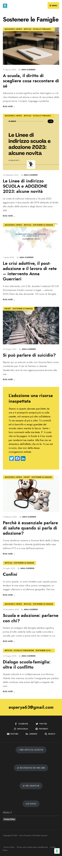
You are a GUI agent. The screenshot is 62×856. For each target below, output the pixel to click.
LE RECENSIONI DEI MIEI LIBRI (31, 767)
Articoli (27, 29)
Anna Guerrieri (28, 69)
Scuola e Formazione (43, 29)
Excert (8, 308)
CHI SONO (31, 803)
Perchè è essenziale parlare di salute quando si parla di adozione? (30, 528)
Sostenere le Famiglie (43, 225)
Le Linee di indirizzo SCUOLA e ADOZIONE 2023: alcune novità (25, 186)
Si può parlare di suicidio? (29, 355)
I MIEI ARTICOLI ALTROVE (31, 750)
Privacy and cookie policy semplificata (32, 847)
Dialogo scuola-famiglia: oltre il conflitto (26, 664)
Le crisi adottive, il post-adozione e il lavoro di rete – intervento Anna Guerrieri (30, 271)
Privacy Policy (9, 819)
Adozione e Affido (13, 29)
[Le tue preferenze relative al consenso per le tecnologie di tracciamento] (57, 851)
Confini (10, 574)
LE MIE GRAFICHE (31, 785)
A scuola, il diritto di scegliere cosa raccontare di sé (31, 80)
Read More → (9, 106)
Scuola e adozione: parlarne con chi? (30, 618)
